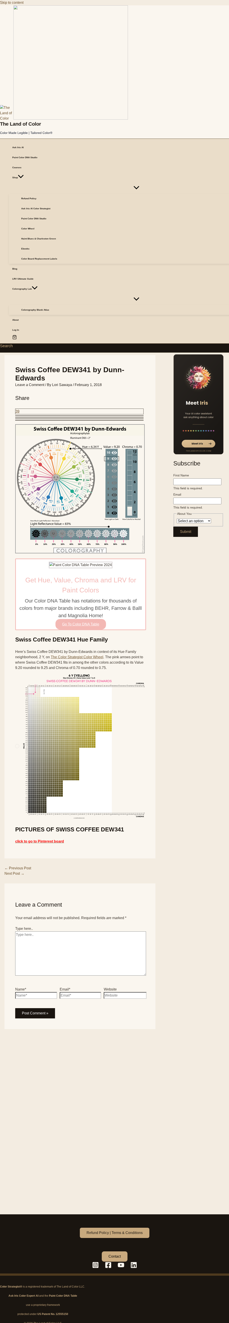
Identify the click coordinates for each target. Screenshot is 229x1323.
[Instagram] (95, 1267)
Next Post (14, 873)
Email (177, 494)
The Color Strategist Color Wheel (77, 657)
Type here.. (24, 928)
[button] (21, 177)
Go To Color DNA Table (80, 624)
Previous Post (17, 868)
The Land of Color (20, 124)
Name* (20, 989)
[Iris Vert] (198, 404)
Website (110, 989)
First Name (181, 475)
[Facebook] (108, 1267)
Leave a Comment (29, 385)
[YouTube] (121, 1267)
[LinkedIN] (133, 1267)
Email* (65, 989)
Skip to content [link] (11, 2)
